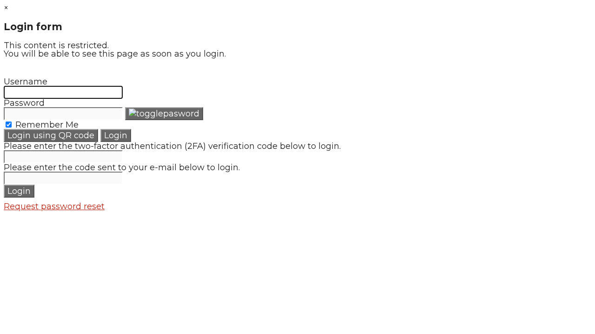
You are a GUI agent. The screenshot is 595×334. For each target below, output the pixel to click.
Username (25, 82)
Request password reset (54, 206)
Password (24, 103)
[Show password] (164, 113)
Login (115, 135)
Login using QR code (50, 135)
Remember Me (46, 125)
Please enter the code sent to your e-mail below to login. (122, 167)
